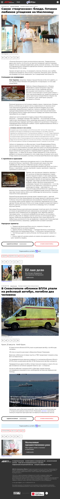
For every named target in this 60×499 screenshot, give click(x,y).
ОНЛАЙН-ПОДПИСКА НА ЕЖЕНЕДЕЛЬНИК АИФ (35, 461)
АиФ (11, 336)
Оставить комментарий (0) (46, 243)
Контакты (14, 462)
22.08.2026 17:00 (5, 286)
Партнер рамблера (25, 493)
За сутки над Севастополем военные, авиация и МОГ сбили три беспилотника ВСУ (33, 398)
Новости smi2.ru (6, 281)
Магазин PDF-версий (52, 461)
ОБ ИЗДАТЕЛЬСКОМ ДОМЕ (18, 461)
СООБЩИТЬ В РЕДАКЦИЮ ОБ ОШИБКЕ (42, 464)
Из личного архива (13, 54)
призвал (44, 411)
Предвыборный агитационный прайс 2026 (22, 464)
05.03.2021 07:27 (5, 6)
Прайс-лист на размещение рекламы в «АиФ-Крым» (31, 462)
